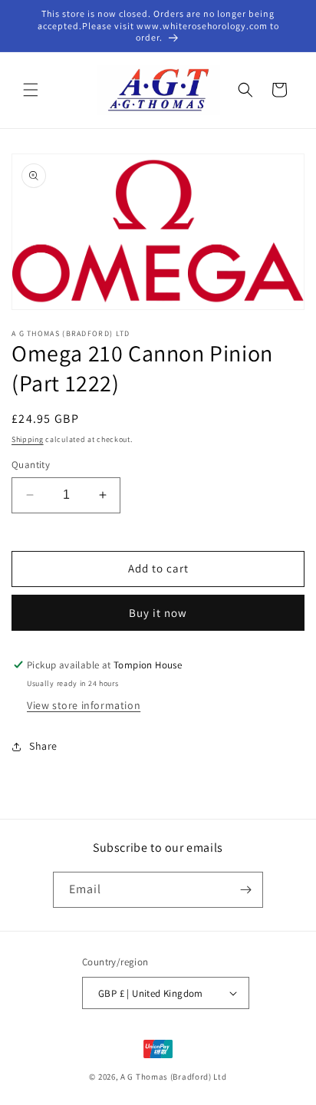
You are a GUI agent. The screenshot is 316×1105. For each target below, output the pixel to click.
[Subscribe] (245, 890)
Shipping (28, 439)
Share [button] (43, 746)
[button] (31, 90)
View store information (83, 705)
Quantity (31, 464)
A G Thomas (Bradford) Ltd (173, 1076)
